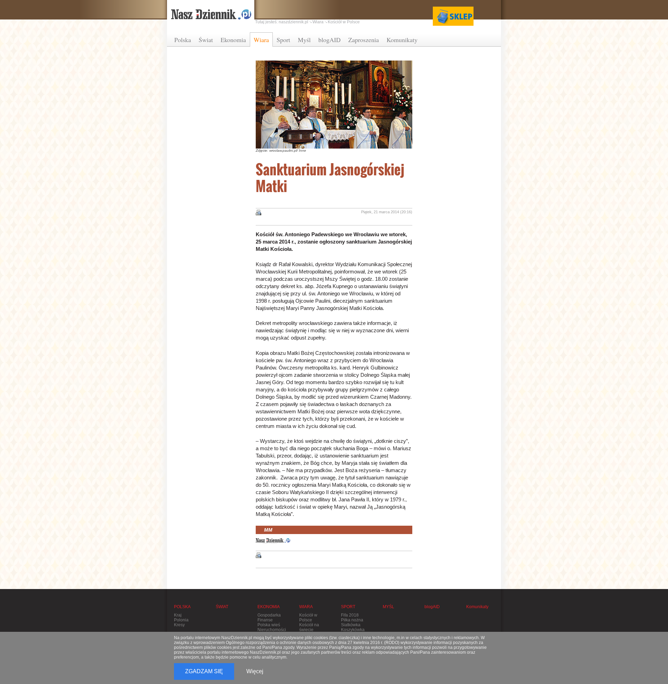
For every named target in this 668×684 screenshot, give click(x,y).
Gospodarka (269, 615)
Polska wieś (268, 624)
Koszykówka (353, 629)
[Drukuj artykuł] (258, 212)
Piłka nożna (352, 620)
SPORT (348, 606)
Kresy (179, 624)
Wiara (261, 39)
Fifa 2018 (350, 615)
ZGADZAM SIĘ (204, 671)
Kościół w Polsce (344, 21)
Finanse (265, 620)
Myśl (304, 39)
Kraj (178, 615)
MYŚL (388, 606)
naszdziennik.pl (293, 21)
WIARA (306, 606)
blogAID (329, 39)
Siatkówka (350, 624)
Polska (182, 39)
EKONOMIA (268, 606)
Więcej (254, 671)
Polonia (181, 620)
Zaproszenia (363, 39)
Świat (206, 39)
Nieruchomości (271, 629)
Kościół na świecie (309, 627)
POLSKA (182, 606)
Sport (283, 39)
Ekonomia (233, 39)
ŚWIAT (222, 606)
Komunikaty (402, 39)
